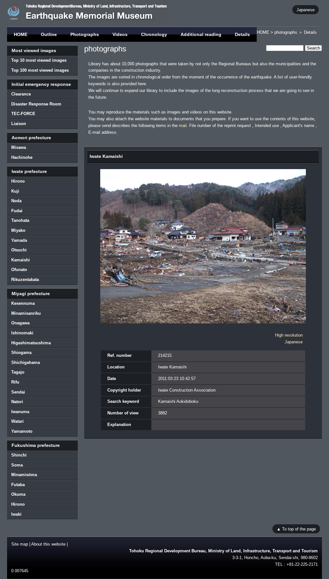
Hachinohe (21, 157)
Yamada (19, 240)
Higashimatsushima (31, 342)
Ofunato (19, 269)
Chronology (154, 34)
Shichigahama (25, 362)
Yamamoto (21, 431)
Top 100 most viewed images (40, 70)
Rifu (15, 382)
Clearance (21, 94)
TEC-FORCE (23, 113)
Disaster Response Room (36, 104)
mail (183, 125)
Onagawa (20, 323)
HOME (20, 34)
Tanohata (20, 220)
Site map (19, 544)
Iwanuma (20, 411)
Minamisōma (24, 474)
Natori (17, 401)
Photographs (84, 34)
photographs (285, 32)
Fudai (16, 210)
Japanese (306, 9)
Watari (17, 421)
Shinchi (19, 455)
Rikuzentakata (25, 279)
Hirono (18, 181)
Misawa (18, 147)
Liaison (18, 123)
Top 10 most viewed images (39, 60)
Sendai (18, 392)
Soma (17, 465)
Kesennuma (23, 303)
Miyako (18, 230)
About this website (48, 544)
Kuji (15, 191)
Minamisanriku (26, 313)
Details (242, 34)
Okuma (18, 494)
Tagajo (17, 372)
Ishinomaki (22, 332)
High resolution (289, 335)
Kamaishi (20, 260)
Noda (16, 200)
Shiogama (21, 352)
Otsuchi (19, 250)
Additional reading (201, 34)
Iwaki (16, 514)
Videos (120, 34)
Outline (49, 34)
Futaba (18, 484)
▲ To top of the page (296, 528)
